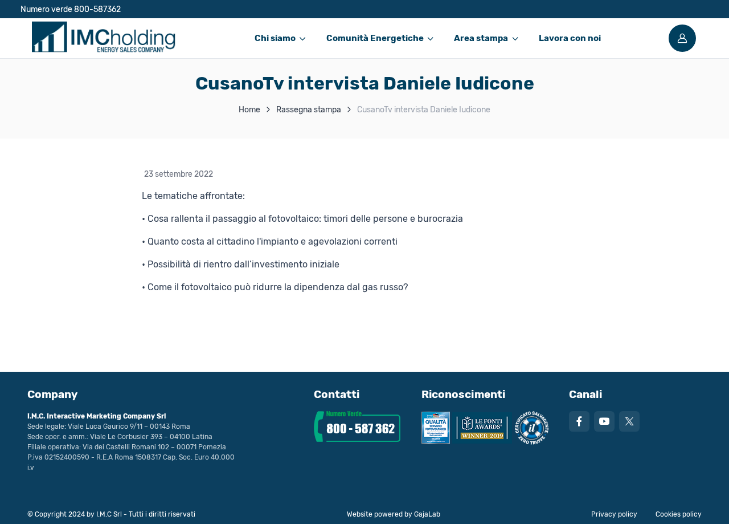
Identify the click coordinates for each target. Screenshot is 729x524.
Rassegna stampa (308, 110)
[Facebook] (579, 421)
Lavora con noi (570, 38)
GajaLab (427, 514)
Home (249, 110)
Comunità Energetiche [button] (375, 38)
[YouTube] (604, 421)
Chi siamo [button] (275, 38)
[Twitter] (629, 421)
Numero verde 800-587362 (71, 9)
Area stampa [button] (481, 38)
